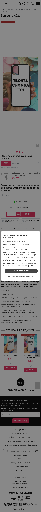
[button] (20, 276)
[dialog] (20, 256)
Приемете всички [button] (21, 271)
